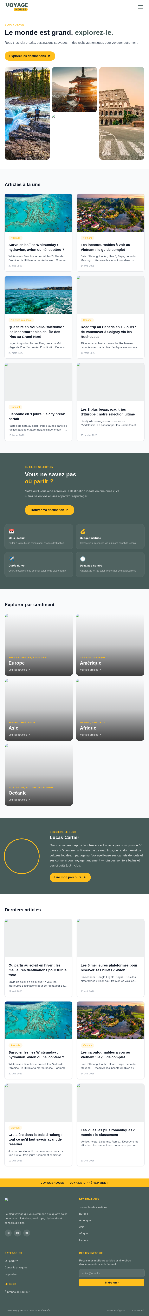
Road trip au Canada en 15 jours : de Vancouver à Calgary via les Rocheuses (108, 332)
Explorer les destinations (27, 56)
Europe (83, 1213)
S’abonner (112, 1282)
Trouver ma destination (47, 510)
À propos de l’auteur (17, 1291)
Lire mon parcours (67, 877)
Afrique (83, 1233)
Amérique (85, 1220)
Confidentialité (136, 1310)
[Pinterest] (17, 1233)
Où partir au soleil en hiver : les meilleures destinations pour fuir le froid (38, 970)
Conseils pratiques (16, 1267)
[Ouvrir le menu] (140, 7)
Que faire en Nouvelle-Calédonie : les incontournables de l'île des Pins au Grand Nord (36, 332)
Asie (81, 1226)
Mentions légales (116, 1310)
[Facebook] (26, 1233)
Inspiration (11, 1274)
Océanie (84, 1240)
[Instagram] (8, 1233)
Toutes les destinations (93, 1207)
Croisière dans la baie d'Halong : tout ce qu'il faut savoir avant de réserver (35, 1139)
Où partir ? (11, 1260)
